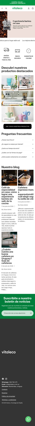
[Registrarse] (31, 313)
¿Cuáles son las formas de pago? (11, 152)
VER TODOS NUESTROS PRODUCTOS (17, 126)
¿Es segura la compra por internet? (12, 144)
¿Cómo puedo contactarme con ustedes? (14, 157)
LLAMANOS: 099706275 (17, 3)
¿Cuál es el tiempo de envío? (10, 148)
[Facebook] (3, 379)
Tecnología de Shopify (17, 403)
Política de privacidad (8, 396)
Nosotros (4, 393)
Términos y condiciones (9, 400)
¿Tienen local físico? (7, 140)
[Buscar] (6, 8)
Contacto (4, 389)
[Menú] (2, 8)
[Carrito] (33, 8)
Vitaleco (8, 403)
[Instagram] (6, 379)
